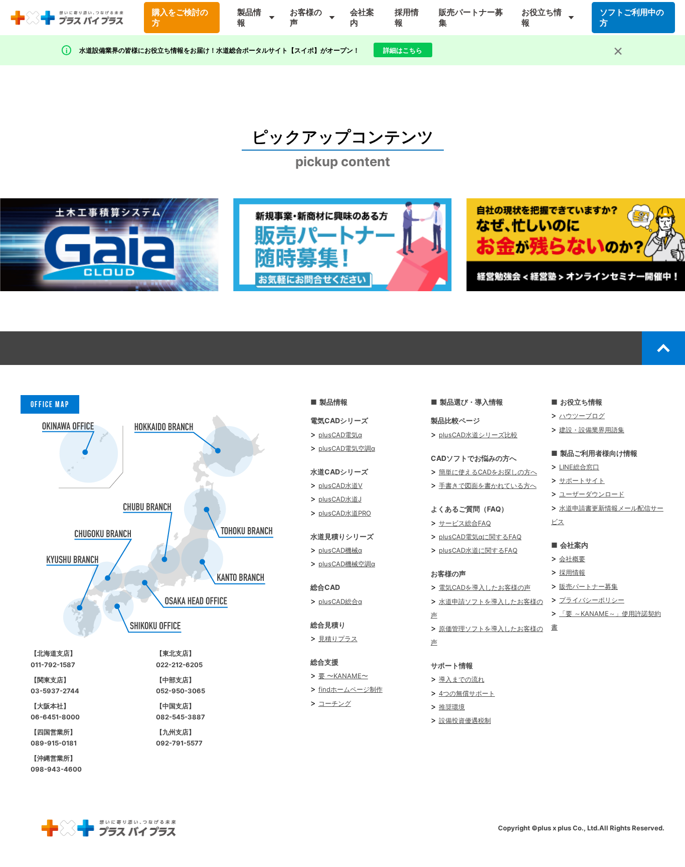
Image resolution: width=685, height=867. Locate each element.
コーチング (334, 703)
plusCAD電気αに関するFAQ (480, 537)
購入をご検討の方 (180, 17)
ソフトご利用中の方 (632, 17)
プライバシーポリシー (591, 600)
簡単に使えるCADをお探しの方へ (488, 472)
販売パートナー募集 (471, 17)
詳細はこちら (402, 50)
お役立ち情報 (542, 17)
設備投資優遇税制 (465, 720)
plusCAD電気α (340, 435)
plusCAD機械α (340, 550)
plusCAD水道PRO (344, 513)
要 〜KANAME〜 (343, 676)
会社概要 (572, 559)
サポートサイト (582, 480)
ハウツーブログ (582, 416)
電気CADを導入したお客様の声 (485, 587)
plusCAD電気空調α (346, 448)
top (663, 348)
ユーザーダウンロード (591, 494)
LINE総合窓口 (579, 467)
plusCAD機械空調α (346, 564)
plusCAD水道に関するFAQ (478, 550)
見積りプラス (338, 639)
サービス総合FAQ (465, 523)
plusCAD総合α (340, 601)
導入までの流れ (461, 679)
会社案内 (362, 17)
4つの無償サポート (467, 693)
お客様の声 (306, 17)
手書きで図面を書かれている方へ (488, 485)
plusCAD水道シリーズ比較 (478, 435)
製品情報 (249, 17)
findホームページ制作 (350, 689)
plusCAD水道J (340, 499)
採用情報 (407, 17)
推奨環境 (452, 707)
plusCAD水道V (340, 485)
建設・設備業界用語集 (591, 430)
